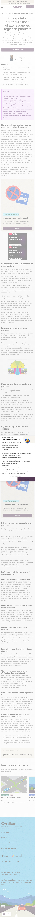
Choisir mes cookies (9, 479)
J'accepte (26, 479)
